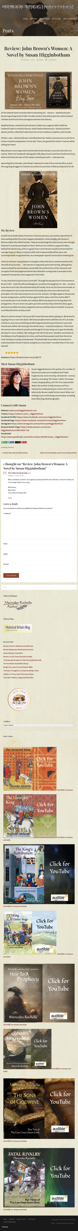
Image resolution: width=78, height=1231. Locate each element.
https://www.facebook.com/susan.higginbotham (39, 417)
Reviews (33, 19)
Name (5, 544)
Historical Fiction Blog (21, 6)
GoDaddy (5, 1227)
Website (6, 564)
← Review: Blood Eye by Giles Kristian (14, 453)
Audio (8, 840)
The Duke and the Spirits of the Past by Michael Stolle (22, 660)
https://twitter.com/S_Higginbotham (26, 414)
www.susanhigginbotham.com (23, 410)
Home (25, 19)
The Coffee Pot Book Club (17, 473)
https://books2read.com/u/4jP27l (25, 357)
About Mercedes (70, 19)
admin (40, 60)
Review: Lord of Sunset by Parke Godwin (17, 657)
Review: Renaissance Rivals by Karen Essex (18, 650)
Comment (7, 513)
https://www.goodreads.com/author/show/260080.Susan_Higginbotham (34, 437)
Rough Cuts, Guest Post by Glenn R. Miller (18, 667)
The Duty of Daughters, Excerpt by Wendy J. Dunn (21, 671)
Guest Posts (44, 19)
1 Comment (52, 60)
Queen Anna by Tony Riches (13, 653)
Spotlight (56, 19)
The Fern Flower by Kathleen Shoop (15, 664)
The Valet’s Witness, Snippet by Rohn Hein (18, 678)
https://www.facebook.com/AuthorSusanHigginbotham (40, 420)
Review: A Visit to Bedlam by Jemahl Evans (18, 646)
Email (5, 554)
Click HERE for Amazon (65, 790)
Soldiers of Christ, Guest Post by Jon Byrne (18, 674)
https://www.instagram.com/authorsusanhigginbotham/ (37, 424)
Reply (10, 498)
